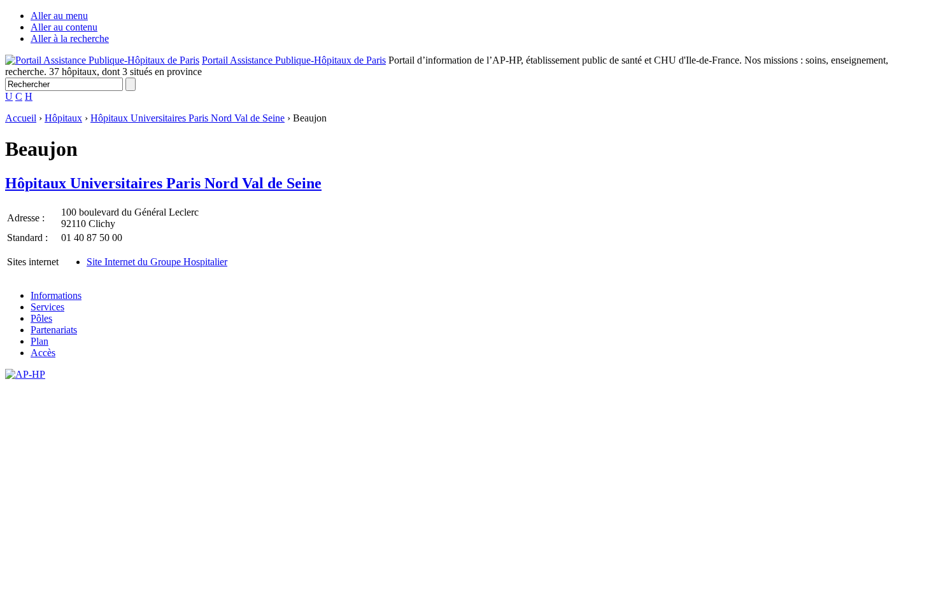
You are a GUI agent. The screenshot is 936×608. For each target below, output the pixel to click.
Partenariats (54, 329)
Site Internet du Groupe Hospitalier (157, 261)
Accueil (20, 118)
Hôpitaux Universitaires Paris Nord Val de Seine (187, 118)
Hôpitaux (63, 118)
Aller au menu (59, 15)
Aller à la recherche (70, 38)
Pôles (41, 318)
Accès (43, 352)
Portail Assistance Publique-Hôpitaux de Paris (294, 60)
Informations (56, 295)
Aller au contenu (64, 27)
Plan (39, 341)
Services (47, 306)
